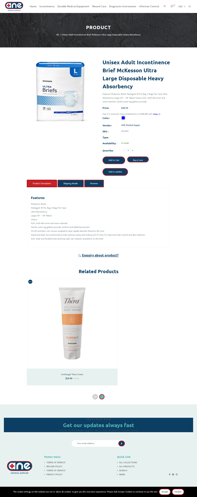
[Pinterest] (173, 474)
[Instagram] (177, 474)
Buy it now (138, 160)
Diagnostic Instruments (122, 6)
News (122, 474)
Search (123, 470)
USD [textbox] (180, 6)
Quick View (72, 364)
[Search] (164, 6)
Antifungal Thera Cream (72, 374)
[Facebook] (170, 474)
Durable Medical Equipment (73, 6)
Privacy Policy (54, 474)
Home (33, 6)
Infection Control (149, 6)
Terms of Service (55, 462)
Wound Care (99, 6)
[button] (102, 396)
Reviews (94, 183)
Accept (164, 491)
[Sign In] (189, 6)
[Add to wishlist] (114, 327)
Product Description (42, 183)
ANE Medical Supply (130, 125)
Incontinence (47, 6)
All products (127, 466)
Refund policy (54, 466)
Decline (178, 491)
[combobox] (181, 7)
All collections (128, 462)
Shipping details (70, 183)
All (57, 34)
